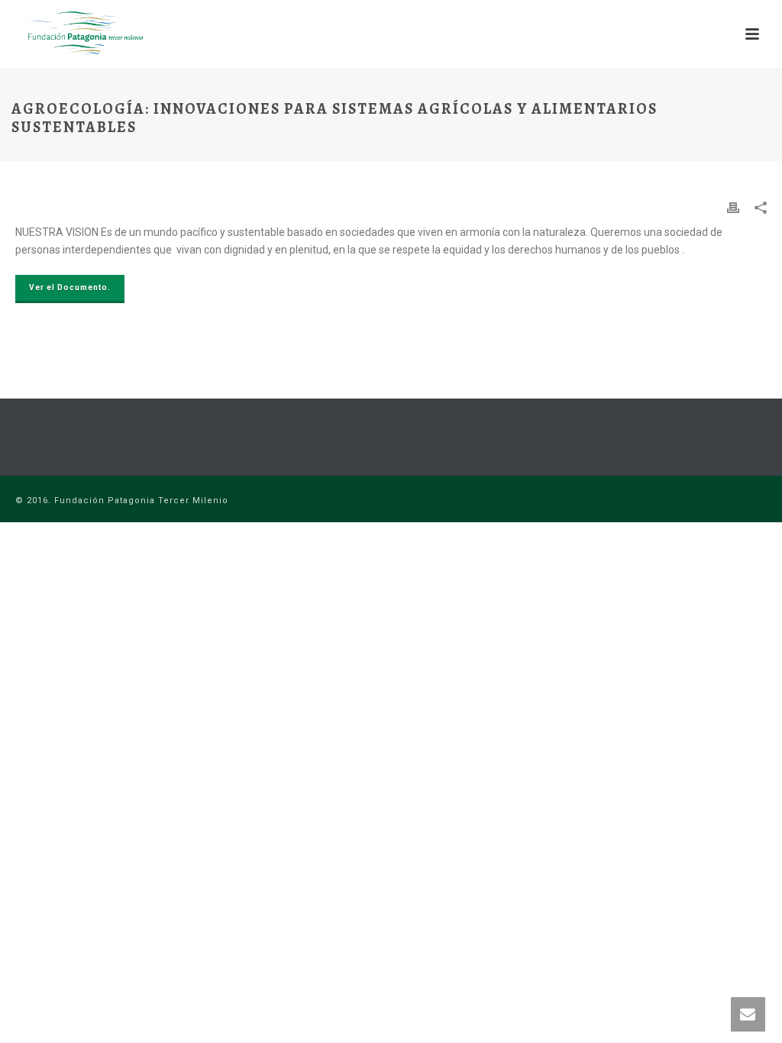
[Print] (733, 207)
